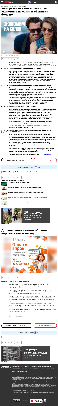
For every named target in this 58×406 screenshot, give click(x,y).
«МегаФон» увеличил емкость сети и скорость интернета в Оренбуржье (26, 192)
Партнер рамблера (24, 400)
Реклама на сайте (49, 368)
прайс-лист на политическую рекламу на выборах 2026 (34, 369)
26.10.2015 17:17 (4, 6)
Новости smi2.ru (6, 223)
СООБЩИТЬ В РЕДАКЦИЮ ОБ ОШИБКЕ (20, 371)
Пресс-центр (27, 366)
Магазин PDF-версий (26, 368)
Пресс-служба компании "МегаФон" (10, 55)
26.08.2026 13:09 (5, 227)
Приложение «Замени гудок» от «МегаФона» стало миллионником (24, 187)
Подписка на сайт (16, 368)
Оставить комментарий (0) (45, 160)
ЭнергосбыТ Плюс (5, 273)
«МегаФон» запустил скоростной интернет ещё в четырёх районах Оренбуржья (27, 197)
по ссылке (47, 154)
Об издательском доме (17, 366)
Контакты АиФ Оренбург (38, 368)
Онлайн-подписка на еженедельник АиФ (41, 366)
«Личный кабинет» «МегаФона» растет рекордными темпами (23, 202)
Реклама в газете (16, 369)
